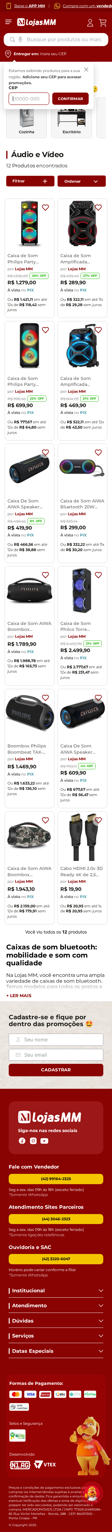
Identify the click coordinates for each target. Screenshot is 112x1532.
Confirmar (70, 98)
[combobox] (56, 39)
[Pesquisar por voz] (20, 39)
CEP (13, 87)
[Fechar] (86, 69)
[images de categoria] (26, 118)
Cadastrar (56, 1070)
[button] (56, 1219)
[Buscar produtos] (13, 39)
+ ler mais (18, 995)
